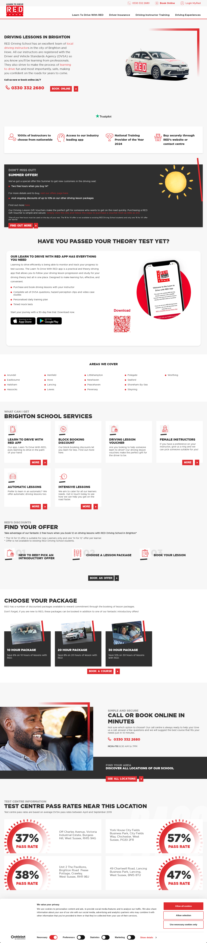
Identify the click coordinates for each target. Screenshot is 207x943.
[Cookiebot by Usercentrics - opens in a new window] (18, 937)
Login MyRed (193, 3)
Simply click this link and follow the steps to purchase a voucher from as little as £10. (93, 213)
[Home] (14, 10)
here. (27, 205)
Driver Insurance (119, 15)
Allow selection (183, 915)
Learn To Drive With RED (88, 15)
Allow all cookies (183, 906)
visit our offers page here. (54, 193)
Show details (146, 937)
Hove (50, 380)
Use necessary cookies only (183, 924)
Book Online (167, 3)
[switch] (81, 937)
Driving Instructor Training (153, 15)
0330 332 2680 (141, 3)
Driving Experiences (188, 15)
